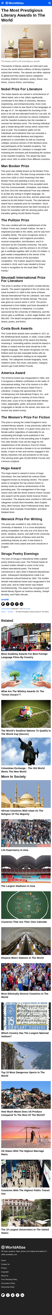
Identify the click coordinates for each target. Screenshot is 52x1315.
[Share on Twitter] (12, 604)
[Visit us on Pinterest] (17, 1295)
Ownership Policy (7, 1287)
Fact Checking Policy (9, 1279)
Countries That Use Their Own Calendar (24, 922)
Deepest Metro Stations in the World (22, 958)
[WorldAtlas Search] (49, 3)
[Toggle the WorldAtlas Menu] (2, 3)
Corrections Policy (8, 1283)
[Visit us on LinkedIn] (22, 1295)
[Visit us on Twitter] (13, 1295)
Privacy (4, 1268)
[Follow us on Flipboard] (3, 1295)
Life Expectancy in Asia (14, 850)
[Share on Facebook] (7, 604)
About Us (4, 1276)
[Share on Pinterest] (17, 604)
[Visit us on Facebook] (8, 1295)
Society (27, 609)
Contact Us (5, 1264)
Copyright (5, 1272)
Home (3, 1260)
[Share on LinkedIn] (21, 604)
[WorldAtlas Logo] (15, 3)
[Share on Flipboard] (3, 604)
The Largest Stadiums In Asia (18, 886)
